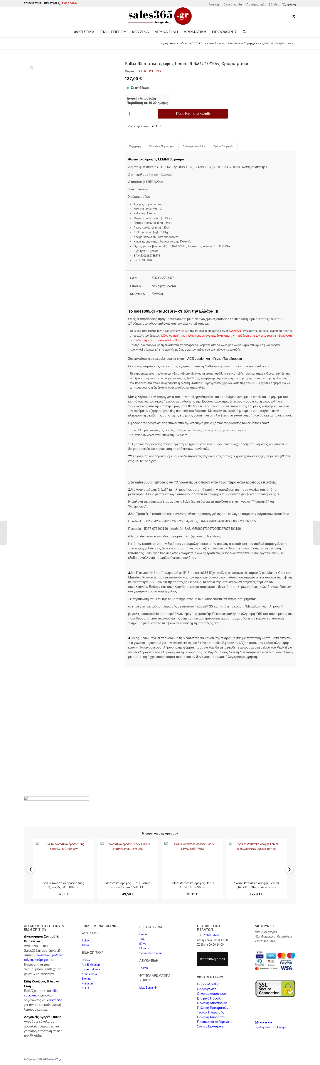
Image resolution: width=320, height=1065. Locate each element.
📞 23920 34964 (67, 3)
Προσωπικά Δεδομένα (213, 1022)
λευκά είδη (54, 1000)
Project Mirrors (91, 969)
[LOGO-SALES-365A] (160, 16)
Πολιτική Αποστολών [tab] (194, 146)
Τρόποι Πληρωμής (210, 1012)
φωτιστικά (43, 955)
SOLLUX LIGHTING (148, 71)
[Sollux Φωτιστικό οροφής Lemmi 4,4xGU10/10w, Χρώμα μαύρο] (3, 533)
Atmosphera (89, 974)
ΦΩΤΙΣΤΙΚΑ (196, 43)
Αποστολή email (212, 959)
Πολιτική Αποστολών (212, 1003)
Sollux (85, 940)
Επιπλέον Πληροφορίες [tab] (161, 146)
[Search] (243, 31)
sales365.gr (55, 1059)
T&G (142, 939)
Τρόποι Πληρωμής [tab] (223, 146)
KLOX (85, 988)
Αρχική (164, 43)
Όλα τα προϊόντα (178, 43)
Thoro (85, 945)
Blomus (86, 978)
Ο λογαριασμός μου (211, 993)
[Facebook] (271, 1010)
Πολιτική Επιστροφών (212, 1008)
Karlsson (87, 983)
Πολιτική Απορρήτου (211, 1017)
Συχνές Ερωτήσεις (210, 1026)
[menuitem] (214, 4)
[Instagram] (279, 1010)
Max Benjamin (148, 987)
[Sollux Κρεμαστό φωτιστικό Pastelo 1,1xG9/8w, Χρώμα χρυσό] (316, 533)
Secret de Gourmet (151, 953)
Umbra (86, 960)
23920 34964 (211, 935)
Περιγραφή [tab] (135, 146)
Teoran (143, 968)
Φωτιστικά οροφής (214, 43)
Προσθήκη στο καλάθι (193, 113)
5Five (142, 943)
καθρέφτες (42, 960)
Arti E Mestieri (91, 964)
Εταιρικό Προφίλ (209, 998)
